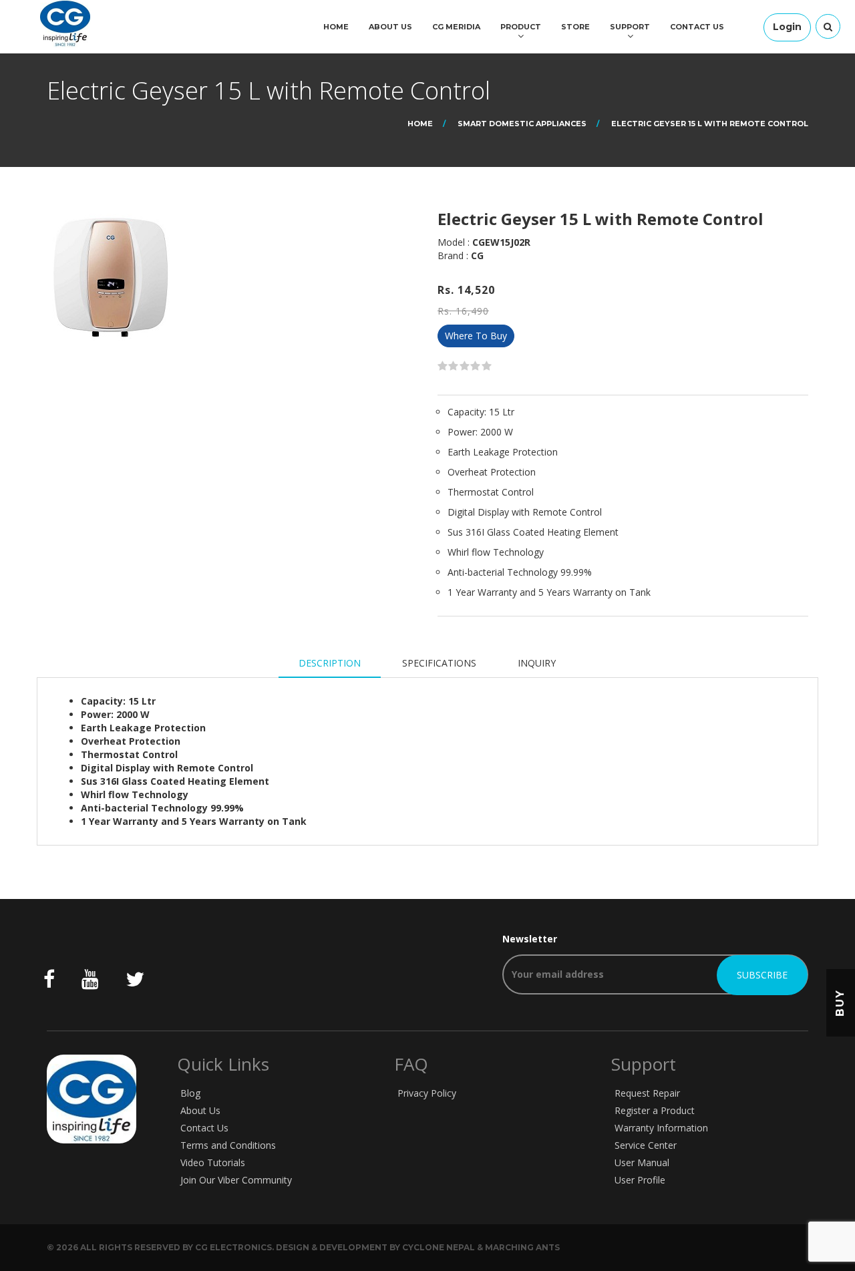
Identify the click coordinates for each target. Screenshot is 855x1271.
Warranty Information (661, 1127)
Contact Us (697, 26)
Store (575, 26)
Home (336, 26)
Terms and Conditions (228, 1145)
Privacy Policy (426, 1093)
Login (787, 27)
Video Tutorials (212, 1162)
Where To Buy (476, 335)
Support (630, 26)
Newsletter (529, 938)
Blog (190, 1093)
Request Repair (647, 1093)
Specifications (439, 663)
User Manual (642, 1162)
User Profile (640, 1179)
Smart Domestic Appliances (522, 123)
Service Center (646, 1145)
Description (330, 663)
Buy (840, 1002)
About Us (390, 26)
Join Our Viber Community (236, 1179)
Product (520, 26)
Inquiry (537, 663)
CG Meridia (456, 26)
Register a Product (655, 1110)
